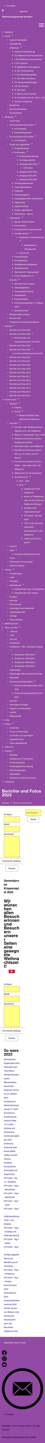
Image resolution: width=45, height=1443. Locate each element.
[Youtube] (4, 1366)
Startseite (5, 803)
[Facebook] (4, 1354)
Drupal (23, 1342)
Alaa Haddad (30, 1437)
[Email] (22, 1408)
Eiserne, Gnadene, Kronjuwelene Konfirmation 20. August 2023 (11, 1166)
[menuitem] (11, 5)
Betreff (6, 824)
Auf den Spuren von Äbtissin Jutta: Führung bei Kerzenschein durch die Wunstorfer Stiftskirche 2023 (11, 1319)
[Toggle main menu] (41, 25)
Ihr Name (8, 814)
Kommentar (9, 834)
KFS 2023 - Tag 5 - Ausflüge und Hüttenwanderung (11, 1231)
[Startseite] (22, 11)
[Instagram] (4, 1360)
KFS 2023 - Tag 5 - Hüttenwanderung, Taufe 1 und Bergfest (12, 1216)
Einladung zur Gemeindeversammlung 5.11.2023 (11, 1105)
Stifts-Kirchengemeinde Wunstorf (17, 16)
